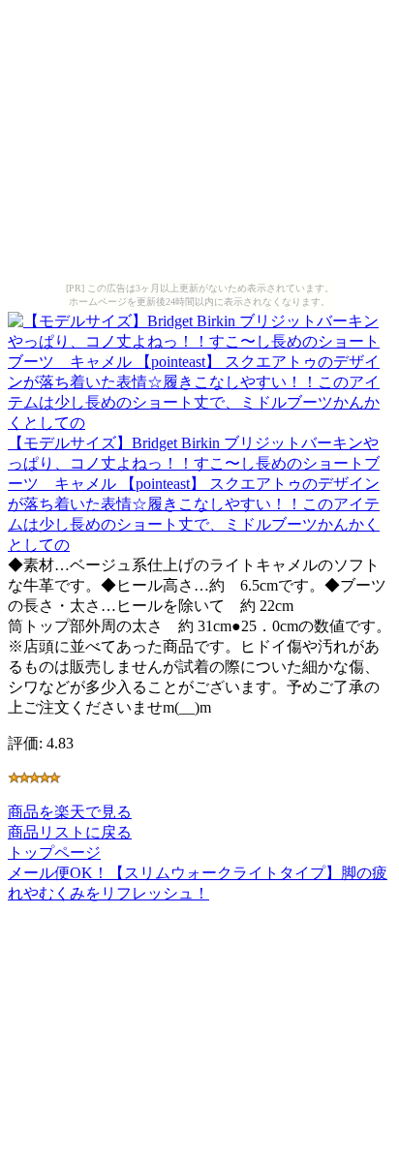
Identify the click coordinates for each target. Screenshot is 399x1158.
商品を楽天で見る (70, 812)
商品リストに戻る (70, 832)
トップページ (54, 852)
